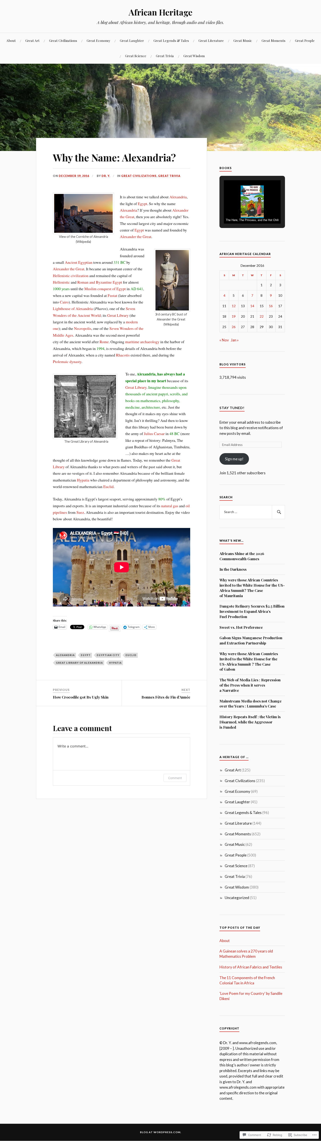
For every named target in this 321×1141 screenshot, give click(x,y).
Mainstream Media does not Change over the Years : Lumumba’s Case (250, 704)
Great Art (32, 40)
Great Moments (273, 40)
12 (234, 306)
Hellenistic (61, 282)
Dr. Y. (106, 176)
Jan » (235, 340)
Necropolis (82, 328)
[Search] (278, 512)
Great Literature (211, 40)
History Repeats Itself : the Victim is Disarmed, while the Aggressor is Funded (250, 722)
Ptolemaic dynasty (67, 361)
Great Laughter (132, 40)
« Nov (224, 340)
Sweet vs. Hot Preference (241, 627)
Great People (305, 40)
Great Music (242, 40)
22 (262, 316)
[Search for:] (252, 512)
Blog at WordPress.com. (160, 1132)
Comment (175, 778)
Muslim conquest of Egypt (105, 288)
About (11, 40)
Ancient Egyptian (78, 262)
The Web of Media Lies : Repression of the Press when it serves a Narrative (250, 685)
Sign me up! (234, 459)
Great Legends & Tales (171, 40)
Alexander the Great (135, 236)
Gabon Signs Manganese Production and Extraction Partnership (250, 640)
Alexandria (178, 196)
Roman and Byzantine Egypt (99, 282)
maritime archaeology (142, 341)
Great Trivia (165, 55)
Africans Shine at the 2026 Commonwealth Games (241, 556)
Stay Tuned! (232, 408)
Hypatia (83, 480)
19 (234, 316)
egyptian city (108, 655)
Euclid (108, 486)
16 (271, 306)
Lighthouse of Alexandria (73, 308)
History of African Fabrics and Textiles (250, 967)
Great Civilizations (63, 40)
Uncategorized (237, 897)
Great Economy (98, 40)
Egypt (142, 203)
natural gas (169, 505)
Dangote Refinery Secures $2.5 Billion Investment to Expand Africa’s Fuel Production (252, 611)
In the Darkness (233, 569)
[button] (242, 212)
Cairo (64, 302)
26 (234, 327)
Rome (104, 341)
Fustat (112, 295)
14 (252, 306)
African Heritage (160, 12)
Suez (80, 512)
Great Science (135, 55)
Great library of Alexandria (79, 662)
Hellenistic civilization (70, 275)
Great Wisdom (194, 55)
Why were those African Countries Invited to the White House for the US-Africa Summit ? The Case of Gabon (248, 661)
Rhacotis (123, 355)
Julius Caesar (154, 433)
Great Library (118, 315)
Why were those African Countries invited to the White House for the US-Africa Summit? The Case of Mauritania (252, 587)
